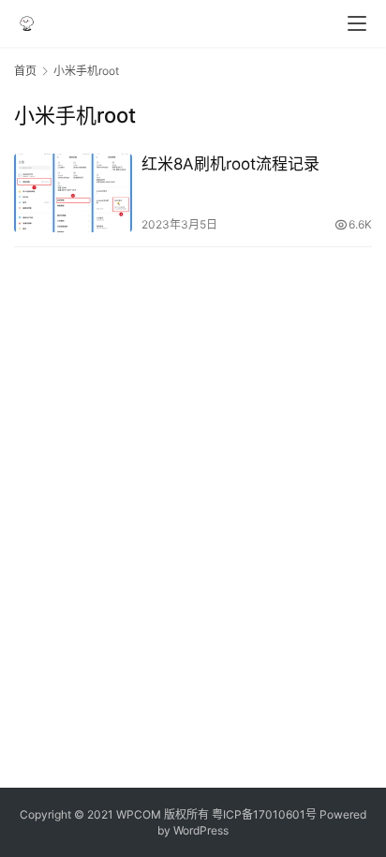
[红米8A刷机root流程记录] (73, 193)
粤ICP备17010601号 (264, 814)
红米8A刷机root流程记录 (230, 164)
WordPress (201, 830)
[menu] (357, 23)
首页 (25, 71)
